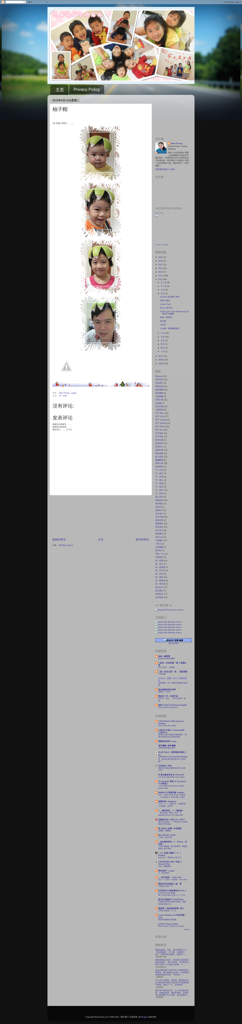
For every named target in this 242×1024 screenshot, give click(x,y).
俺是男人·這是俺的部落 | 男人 (171, 908)
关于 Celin (159, 416)
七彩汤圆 (162, 674)
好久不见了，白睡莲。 (167, 667)
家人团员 (159, 457)
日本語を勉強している (167, 911)
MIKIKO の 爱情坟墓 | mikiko (171, 792)
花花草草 (159, 443)
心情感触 (159, 547)
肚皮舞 (158, 403)
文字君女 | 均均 (165, 766)
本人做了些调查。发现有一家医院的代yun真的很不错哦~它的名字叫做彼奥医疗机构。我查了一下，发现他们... (172, 982)
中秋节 (163, 325)
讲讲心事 (159, 463)
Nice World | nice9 (166, 835)
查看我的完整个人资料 (165, 169)
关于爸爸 (159, 433)
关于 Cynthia (161, 420)
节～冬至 (159, 470)
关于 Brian (159, 413)
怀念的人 (159, 447)
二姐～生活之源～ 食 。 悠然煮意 (172, 672)
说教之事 (159, 520)
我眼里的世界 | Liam (167, 741)
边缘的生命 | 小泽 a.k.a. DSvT (171, 819)
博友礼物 (159, 386)
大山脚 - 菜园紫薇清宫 (170, 328)
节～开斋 (159, 477)
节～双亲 (159, 487)
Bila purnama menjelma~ (168, 707)
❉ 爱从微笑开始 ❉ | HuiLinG (171, 775)
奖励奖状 (159, 467)
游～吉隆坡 (160, 567)
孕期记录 (159, 594)
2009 (160, 360)
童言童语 (159, 527)
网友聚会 (159, 534)
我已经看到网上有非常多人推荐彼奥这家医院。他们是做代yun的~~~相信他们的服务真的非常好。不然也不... (172, 972)
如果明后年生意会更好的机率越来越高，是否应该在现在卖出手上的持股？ (172, 759)
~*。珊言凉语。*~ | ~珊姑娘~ (170, 811)
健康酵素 (159, 460)
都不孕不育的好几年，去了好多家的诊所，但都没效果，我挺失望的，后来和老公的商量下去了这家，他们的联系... (172, 992)
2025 (160, 257)
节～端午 (159, 473)
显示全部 (187, 929)
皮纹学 (158, 507)
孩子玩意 (159, 440)
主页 (60, 89)
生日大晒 (159, 517)
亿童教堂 (159, 557)
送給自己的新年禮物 (166, 658)
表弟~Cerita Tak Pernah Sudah (172, 705)
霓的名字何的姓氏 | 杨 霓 (170, 884)
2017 (160, 265)
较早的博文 (142, 539)
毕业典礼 (159, 383)
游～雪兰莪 (160, 584)
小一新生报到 (163, 873)
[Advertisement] (101, 516)
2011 (160, 279)
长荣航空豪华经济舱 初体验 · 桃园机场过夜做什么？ (172, 903)
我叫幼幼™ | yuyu (166, 871)
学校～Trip (160, 554)
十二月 (164, 282)
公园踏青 (159, 410)
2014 (160, 268)
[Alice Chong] (163, 242)
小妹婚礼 (159, 540)
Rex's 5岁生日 (166, 308)
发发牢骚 (159, 406)
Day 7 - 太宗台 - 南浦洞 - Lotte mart (172, 879)
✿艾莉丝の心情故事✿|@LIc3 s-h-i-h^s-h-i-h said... (172, 892)
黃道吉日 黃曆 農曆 (174, 640)
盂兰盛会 (159, 591)
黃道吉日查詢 (173, 643)
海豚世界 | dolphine (167, 801)
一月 (163, 351)
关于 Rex (159, 430)
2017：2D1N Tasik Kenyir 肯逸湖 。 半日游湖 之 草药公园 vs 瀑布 (171, 796)
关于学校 (159, 437)
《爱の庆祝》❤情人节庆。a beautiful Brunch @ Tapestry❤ (170, 814)
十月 (163, 290)
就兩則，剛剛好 (164, 831)
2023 (160, 261)
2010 (160, 356)
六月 (163, 340)
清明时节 (159, 510)
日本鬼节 (159, 514)
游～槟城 (159, 560)
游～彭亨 (159, 574)
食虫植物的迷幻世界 (167, 689)
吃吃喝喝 (159, 390)
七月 (163, 337)
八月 (163, 333)
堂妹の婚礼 (165, 300)
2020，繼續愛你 (164, 866)
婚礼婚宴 (159, 453)
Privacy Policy (87, 89)
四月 (163, 348)
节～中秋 (63, 396)
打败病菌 (159, 396)
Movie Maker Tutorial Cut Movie (171, 926)
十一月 (164, 286)
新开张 (158, 550)
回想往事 (159, 450)
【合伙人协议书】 (165, 837)
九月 (163, 294)
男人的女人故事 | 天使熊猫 (170, 828)
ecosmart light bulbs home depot (171, 777)
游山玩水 (159, 587)
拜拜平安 (159, 380)
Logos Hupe (165, 304)
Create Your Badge (161, 245)
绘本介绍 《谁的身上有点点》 (170, 857)
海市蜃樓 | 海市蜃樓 (167, 746)
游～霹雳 (159, 577)
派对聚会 (159, 504)
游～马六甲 (160, 570)
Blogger (144, 1017)
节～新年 (159, 490)
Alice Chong (176, 143)
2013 (160, 272)
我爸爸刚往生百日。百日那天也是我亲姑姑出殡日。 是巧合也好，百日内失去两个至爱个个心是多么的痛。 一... (172, 962)
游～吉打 (159, 564)
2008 (160, 364)
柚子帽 (163, 321)
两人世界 (159, 497)
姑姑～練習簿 (164, 656)
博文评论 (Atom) (66, 545)
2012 (160, 276)
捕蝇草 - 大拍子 (164, 692)
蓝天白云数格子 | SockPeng (170, 899)
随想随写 (159, 524)
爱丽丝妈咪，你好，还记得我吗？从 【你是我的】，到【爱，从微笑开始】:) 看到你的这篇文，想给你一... (171, 952)
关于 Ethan (160, 426)
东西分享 (159, 400)
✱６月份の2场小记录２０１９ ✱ (171, 895)
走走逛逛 (159, 597)
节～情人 (159, 480)
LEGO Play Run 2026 (167, 726)
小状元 (158, 544)
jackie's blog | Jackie (168, 924)
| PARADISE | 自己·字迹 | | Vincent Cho (170, 863)
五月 (163, 344)
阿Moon (158, 376)
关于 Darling (160, 423)
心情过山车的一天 (165, 886)
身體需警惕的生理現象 (167, 920)
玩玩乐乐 (159, 530)
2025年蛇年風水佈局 (166, 748)
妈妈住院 (159, 500)
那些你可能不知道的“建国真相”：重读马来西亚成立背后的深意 (172, 736)
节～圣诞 (159, 483)
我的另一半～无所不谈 (168, 696)
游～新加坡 (160, 581)
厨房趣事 (159, 393)
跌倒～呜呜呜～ (167, 317)
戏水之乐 (159, 537)
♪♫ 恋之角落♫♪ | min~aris (170, 877)
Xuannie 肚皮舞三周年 (170, 297)
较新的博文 (59, 539)
